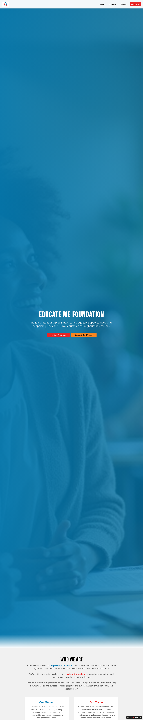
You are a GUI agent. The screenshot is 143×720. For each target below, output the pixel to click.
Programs (112, 4)
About (102, 4)
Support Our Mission (84, 335)
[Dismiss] (140, 717)
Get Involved (135, 4)
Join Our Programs (58, 335)
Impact (124, 4)
